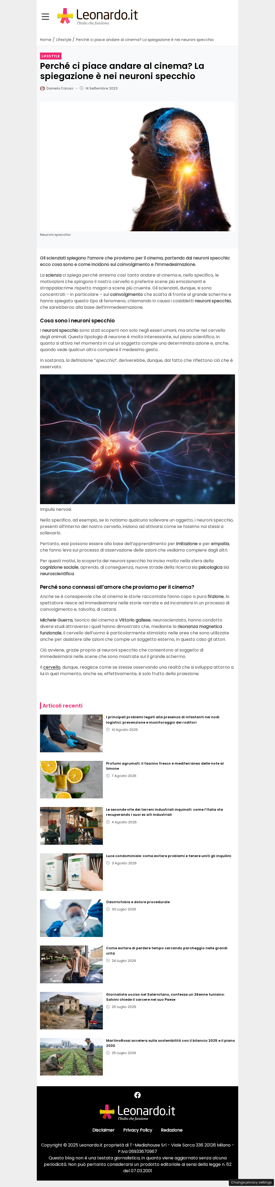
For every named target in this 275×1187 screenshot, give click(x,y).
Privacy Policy (137, 1130)
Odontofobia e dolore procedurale (138, 902)
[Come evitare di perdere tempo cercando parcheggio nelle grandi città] (71, 964)
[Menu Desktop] (45, 17)
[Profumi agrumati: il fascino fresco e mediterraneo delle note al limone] (71, 779)
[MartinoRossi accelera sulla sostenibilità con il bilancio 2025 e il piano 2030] (71, 1057)
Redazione (172, 1130)
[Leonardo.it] (97, 16)
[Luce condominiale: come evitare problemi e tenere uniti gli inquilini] (71, 872)
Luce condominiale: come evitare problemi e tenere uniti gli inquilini (168, 856)
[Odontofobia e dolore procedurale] (71, 918)
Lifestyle (51, 56)
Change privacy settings (251, 1182)
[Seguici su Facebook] (137, 1095)
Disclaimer (103, 1130)
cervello (51, 667)
